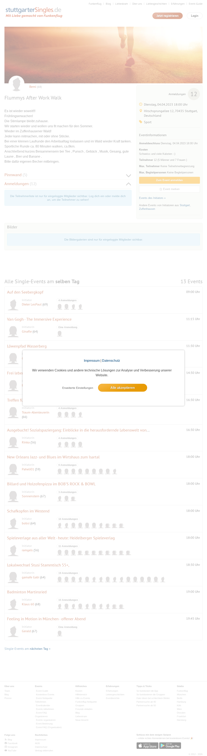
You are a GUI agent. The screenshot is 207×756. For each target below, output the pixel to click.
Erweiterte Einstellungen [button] (77, 387)
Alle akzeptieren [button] (122, 387)
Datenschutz (111, 360)
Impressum (92, 360)
